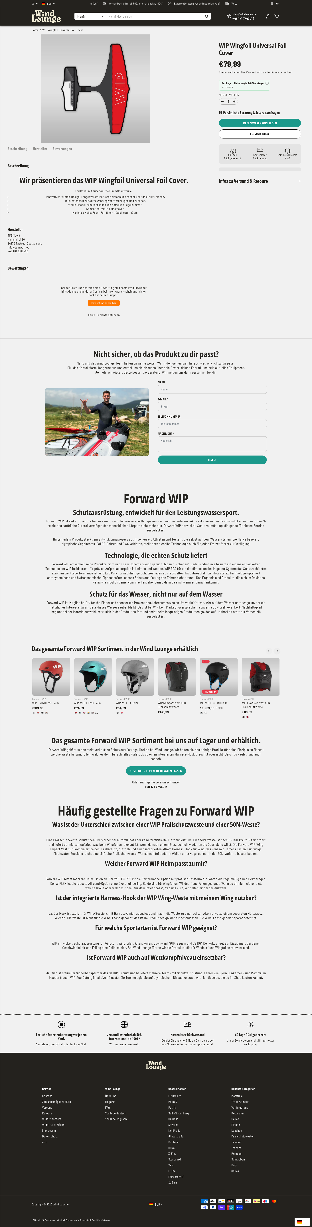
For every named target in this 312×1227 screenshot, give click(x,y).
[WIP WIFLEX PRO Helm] (219, 677)
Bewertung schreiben (104, 303)
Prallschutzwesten (242, 1136)
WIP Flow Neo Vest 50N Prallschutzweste (256, 705)
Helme (235, 1119)
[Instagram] (272, 3)
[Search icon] (207, 16)
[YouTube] (277, 3)
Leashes (236, 1130)
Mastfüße (237, 1096)
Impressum (49, 1130)
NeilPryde (174, 1130)
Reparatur (237, 1113)
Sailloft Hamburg (178, 1113)
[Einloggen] (268, 16)
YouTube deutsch (115, 1113)
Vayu (171, 1165)
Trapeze (236, 1148)
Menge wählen (229, 94)
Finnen (235, 1124)
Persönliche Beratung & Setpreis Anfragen (251, 112)
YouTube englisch (116, 1119)
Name (161, 382)
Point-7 (172, 1101)
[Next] (277, 651)
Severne (173, 1124)
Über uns (110, 1096)
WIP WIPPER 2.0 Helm (87, 703)
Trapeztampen (240, 1101)
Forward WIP (176, 1176)
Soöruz (172, 1182)
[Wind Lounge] (46, 16)
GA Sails (173, 1119)
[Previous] (269, 651)
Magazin (110, 1101)
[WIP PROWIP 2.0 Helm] (51, 677)
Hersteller (40, 148)
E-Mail (163, 399)
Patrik (172, 1107)
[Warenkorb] (276, 16)
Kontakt (47, 1096)
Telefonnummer (169, 417)
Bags (234, 1165)
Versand (251, 72)
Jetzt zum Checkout (260, 134)
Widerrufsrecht (51, 1119)
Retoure (47, 1113)
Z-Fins (172, 1153)
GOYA (171, 1148)
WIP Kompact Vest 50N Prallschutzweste (172, 705)
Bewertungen (62, 148)
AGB (44, 1142)
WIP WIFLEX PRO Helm (213, 703)
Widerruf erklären (53, 1124)
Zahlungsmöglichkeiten (56, 1101)
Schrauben (238, 1159)
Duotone (173, 1142)
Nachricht (166, 434)
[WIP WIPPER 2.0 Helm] (93, 677)
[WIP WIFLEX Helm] (135, 677)
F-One (172, 1171)
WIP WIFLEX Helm (127, 703)
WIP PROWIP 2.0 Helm (45, 703)
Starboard (174, 1159)
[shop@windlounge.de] (242, 16)
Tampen (236, 1142)
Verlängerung (239, 1107)
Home (35, 30)
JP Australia (175, 1136)
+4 (96, 713)
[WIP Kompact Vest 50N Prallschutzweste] (177, 677)
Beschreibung (17, 148)
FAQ (107, 1107)
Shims (235, 1171)
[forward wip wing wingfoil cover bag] (95, 88)
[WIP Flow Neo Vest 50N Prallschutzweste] (261, 677)
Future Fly (174, 1096)
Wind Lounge (61, 1204)
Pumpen (236, 1153)
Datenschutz (50, 1136)
